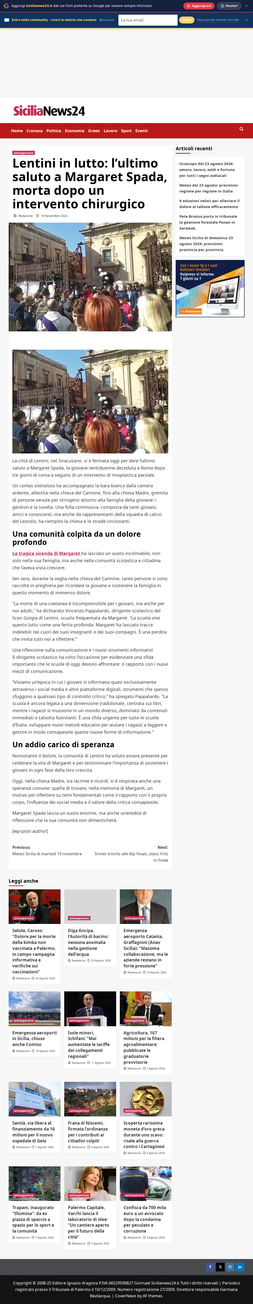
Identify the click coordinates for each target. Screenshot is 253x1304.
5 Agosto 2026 (45, 1237)
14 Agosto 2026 (156, 972)
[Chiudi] (246, 5)
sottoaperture (23, 153)
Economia (74, 130)
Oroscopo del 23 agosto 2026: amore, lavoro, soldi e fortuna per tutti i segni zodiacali (207, 169)
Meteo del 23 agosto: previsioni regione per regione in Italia (208, 188)
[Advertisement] (126, 63)
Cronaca (34, 130)
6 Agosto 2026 (100, 1147)
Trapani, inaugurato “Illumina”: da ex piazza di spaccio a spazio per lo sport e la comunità (33, 1219)
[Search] (241, 129)
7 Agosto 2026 (156, 1068)
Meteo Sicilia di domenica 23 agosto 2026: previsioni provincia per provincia (206, 243)
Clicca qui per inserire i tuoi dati (218, 19)
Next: (131, 854)
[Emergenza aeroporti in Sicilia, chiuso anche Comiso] (35, 1008)
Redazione (26, 216)
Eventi (141, 130)
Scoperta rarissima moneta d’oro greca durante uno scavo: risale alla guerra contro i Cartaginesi (144, 1134)
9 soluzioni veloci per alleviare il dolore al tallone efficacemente (209, 203)
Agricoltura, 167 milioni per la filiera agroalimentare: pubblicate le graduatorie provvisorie (144, 1047)
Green (94, 130)
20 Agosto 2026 (45, 978)
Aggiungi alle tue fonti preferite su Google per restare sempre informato (81, 6)
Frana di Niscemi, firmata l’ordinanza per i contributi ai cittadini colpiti (88, 1131)
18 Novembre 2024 (54, 216)
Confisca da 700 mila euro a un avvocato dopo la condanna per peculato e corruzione (145, 1219)
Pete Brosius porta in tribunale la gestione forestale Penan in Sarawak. (208, 222)
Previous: (47, 850)
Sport (126, 130)
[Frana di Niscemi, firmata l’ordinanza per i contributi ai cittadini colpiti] (90, 1099)
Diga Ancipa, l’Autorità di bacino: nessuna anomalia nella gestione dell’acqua (88, 942)
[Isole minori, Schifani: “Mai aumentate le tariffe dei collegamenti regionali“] (90, 1008)
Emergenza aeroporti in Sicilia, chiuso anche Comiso (34, 1038)
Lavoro (110, 130)
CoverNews (125, 1296)
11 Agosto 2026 (101, 1063)
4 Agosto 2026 (156, 1237)
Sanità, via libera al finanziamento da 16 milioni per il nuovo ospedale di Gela (33, 1131)
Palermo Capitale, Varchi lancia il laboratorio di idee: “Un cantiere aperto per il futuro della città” (88, 1222)
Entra (187, 20)
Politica (53, 130)
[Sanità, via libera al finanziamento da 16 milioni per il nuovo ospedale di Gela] (35, 1099)
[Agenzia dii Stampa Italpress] (210, 288)
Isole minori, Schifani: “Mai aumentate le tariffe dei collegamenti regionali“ (89, 1044)
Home (17, 130)
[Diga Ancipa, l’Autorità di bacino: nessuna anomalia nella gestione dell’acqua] (90, 906)
